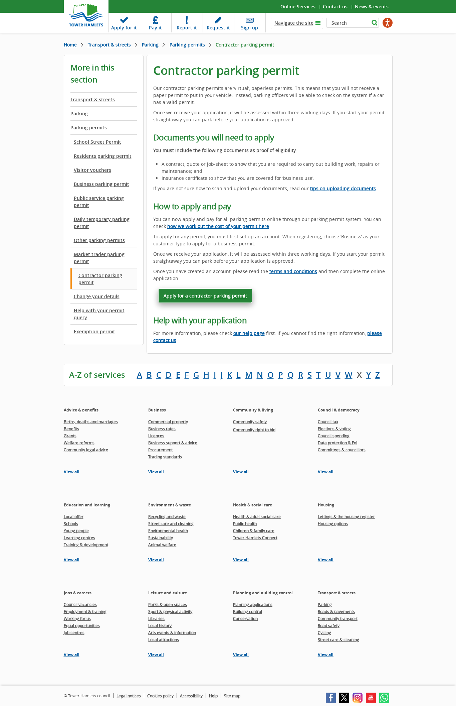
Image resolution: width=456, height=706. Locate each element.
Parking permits (187, 44)
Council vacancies (80, 604)
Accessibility (191, 695)
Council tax (328, 421)
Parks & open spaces (167, 604)
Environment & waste (169, 505)
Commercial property (168, 421)
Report (187, 27)
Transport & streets (109, 44)
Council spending (334, 435)
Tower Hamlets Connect (255, 537)
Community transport (338, 618)
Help (213, 695)
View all (71, 472)
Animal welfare (162, 544)
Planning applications (252, 604)
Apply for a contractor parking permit (205, 295)
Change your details (97, 296)
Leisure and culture (167, 593)
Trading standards (165, 456)
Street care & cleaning (338, 639)
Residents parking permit (103, 156)
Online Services (297, 6)
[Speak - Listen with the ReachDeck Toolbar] (388, 23)
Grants (70, 435)
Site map (232, 695)
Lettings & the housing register (346, 516)
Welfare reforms (79, 442)
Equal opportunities (82, 625)
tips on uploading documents (343, 188)
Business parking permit (101, 184)
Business (157, 410)
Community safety (250, 421)
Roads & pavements (336, 611)
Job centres (74, 632)
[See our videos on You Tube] (371, 698)
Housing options (333, 523)
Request (218, 27)
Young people (76, 530)
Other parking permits (99, 240)
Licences (156, 435)
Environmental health (168, 530)
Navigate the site (293, 23)
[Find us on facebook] (331, 698)
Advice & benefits (81, 410)
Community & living (253, 410)
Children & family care (253, 530)
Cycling (324, 632)
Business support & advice (172, 442)
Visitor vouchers (92, 170)
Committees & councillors (342, 449)
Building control (247, 611)
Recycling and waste (167, 516)
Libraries (156, 618)
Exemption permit (94, 331)
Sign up (249, 27)
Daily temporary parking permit (102, 222)
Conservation (245, 618)
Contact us (335, 6)
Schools (71, 523)
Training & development (86, 544)
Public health (245, 523)
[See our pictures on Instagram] (358, 698)
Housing (326, 505)
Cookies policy (160, 695)
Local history (160, 625)
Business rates (162, 428)
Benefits (71, 428)
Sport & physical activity (170, 611)
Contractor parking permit (100, 278)
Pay (155, 27)
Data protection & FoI (337, 442)
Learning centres (79, 537)
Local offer (73, 516)
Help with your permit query (99, 314)
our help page (249, 333)
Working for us (77, 618)
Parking (150, 44)
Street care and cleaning (171, 523)
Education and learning (87, 505)
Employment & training (85, 611)
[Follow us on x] (344, 698)
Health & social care (252, 505)
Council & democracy (339, 410)
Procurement (160, 449)
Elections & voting (334, 428)
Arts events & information (172, 632)
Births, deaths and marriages (91, 421)
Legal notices (129, 695)
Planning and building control (263, 593)
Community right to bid (254, 429)
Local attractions (163, 639)
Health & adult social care (257, 516)
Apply (124, 27)
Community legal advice (86, 449)
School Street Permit (97, 142)
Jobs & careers (77, 593)
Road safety (328, 625)
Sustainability (160, 537)
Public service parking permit (99, 201)
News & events (372, 6)
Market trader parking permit (99, 257)
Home (70, 44)
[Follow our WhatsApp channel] (384, 698)
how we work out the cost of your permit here (218, 226)
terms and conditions (293, 271)
